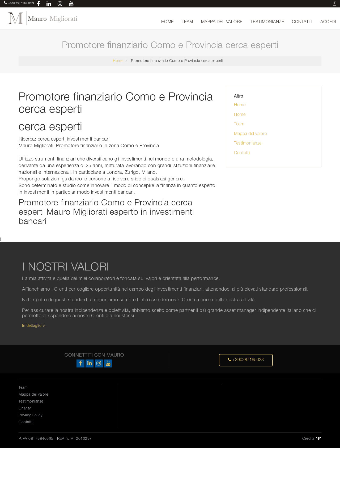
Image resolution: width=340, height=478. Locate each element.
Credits (309, 439)
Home (118, 61)
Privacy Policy (30, 415)
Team (239, 124)
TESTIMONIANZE (267, 22)
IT (334, 3)
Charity (25, 408)
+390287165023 (247, 360)
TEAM (187, 22)
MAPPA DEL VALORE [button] (222, 22)
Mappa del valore (250, 134)
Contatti (242, 153)
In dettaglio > (33, 326)
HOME (167, 22)
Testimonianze (248, 143)
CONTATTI (302, 22)
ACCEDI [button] (328, 22)
